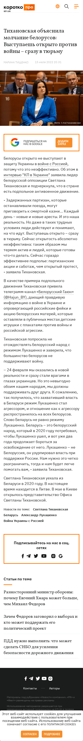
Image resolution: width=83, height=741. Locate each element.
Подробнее (52, 734)
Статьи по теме (18, 579)
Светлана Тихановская (50, 509)
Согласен (30, 734)
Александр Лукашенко (39, 515)
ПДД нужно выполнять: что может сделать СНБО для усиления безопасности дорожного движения (38, 647)
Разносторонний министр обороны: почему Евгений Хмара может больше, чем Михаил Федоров (41, 598)
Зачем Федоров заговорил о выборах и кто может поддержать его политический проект (40, 623)
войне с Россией (52, 163)
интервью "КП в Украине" (27, 174)
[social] (23, 556)
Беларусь (11, 515)
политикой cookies (61, 724)
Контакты (30, 688)
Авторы (54, 688)
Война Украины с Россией (24, 521)
